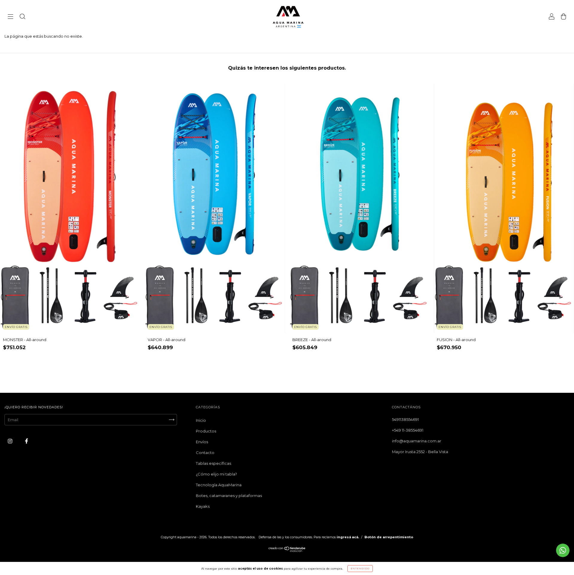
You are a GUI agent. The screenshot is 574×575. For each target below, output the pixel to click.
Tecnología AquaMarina (219, 484)
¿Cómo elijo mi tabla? (216, 474)
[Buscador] (22, 17)
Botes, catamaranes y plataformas (229, 495)
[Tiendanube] (287, 550)
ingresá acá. (348, 537)
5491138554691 (405, 419)
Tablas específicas (213, 463)
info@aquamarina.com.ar (416, 440)
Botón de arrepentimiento (388, 537)
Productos (206, 431)
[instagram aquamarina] (10, 440)
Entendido (360, 568)
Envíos (202, 441)
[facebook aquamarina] (26, 440)
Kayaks (203, 506)
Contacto (205, 452)
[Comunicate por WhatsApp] (563, 550)
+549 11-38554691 (407, 430)
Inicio (201, 420)
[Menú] (10, 17)
